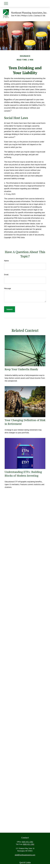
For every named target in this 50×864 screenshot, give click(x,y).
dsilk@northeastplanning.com (25, 855)
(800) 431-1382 (28, 844)
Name (6, 260)
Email (6, 274)
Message (7, 288)
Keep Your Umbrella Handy (21, 369)
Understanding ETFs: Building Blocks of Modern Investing (23, 473)
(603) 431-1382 (27, 842)
